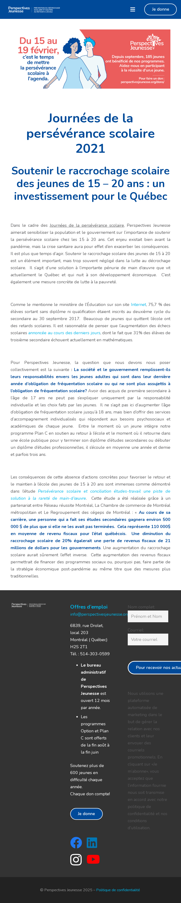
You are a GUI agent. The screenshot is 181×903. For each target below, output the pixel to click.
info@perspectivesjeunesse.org (100, 614)
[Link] (33, 9)
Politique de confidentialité (118, 890)
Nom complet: (141, 607)
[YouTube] (93, 859)
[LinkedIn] (92, 843)
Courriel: (136, 630)
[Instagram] (76, 859)
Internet (138, 304)
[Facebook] (76, 843)
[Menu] (132, 9)
